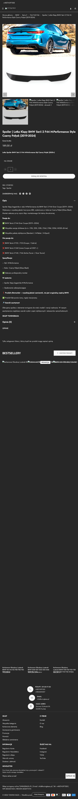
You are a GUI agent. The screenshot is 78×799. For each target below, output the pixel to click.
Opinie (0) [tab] (7, 322)
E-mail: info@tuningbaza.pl (43, 786)
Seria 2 (24, 15)
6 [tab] (44, 678)
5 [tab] (40, 678)
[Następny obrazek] (73, 95)
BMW (17, 15)
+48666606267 (40, 692)
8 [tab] (51, 678)
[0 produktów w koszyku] (75, 8)
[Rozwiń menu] (3, 8)
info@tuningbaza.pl (43, 699)
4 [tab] (37, 678)
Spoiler (8, 188)
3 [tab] (33, 678)
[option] (42, 112)
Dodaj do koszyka (39, 176)
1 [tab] (26, 678)
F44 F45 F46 (34, 15)
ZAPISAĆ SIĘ (70, 776)
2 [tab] (30, 678)
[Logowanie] (70, 8)
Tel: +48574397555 (61, 786)
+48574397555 (9, 3)
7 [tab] (47, 678)
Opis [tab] (4, 200)
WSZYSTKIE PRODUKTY (65, 353)
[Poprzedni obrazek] (5, 95)
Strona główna (7, 15)
